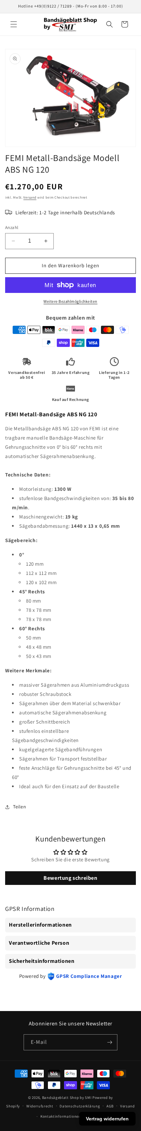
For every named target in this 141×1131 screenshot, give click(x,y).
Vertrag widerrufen (107, 1118)
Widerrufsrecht (39, 1106)
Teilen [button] (19, 807)
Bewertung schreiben (70, 877)
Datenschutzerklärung (80, 1106)
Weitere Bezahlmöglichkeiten (70, 301)
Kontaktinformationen (60, 1116)
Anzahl (11, 227)
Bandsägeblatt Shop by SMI (67, 1097)
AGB (110, 1106)
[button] (13, 24)
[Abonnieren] (109, 1042)
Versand (29, 197)
